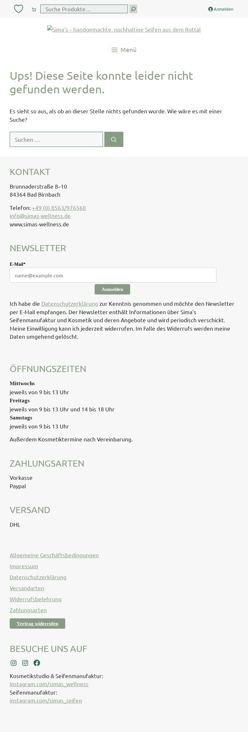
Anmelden (112, 289)
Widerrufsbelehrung (36, 598)
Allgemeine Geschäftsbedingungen (54, 555)
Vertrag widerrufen (37, 623)
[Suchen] (113, 139)
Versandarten (27, 587)
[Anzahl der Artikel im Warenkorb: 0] (34, 8)
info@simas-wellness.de (40, 215)
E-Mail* (18, 264)
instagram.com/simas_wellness (49, 683)
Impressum (24, 565)
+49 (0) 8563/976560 (59, 207)
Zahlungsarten (28, 609)
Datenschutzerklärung (69, 303)
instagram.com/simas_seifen (46, 700)
